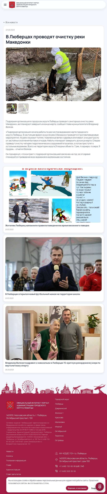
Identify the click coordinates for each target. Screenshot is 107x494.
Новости (9, 451)
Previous (10, 74)
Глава (8, 465)
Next (97, 74)
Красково (59, 417)
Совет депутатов (13, 474)
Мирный (58, 426)
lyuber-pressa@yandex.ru (33, 442)
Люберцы (59, 404)
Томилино (59, 435)
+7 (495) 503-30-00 (67, 471)
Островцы (59, 440)
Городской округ (62, 399)
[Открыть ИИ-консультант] (100, 487)
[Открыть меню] (5, 5)
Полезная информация (16, 460)
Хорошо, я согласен (77, 488)
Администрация (13, 469)
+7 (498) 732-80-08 (67, 466)
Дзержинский (61, 408)
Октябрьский (60, 431)
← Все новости (10, 22)
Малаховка (60, 422)
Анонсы (9, 456)
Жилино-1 (59, 413)
